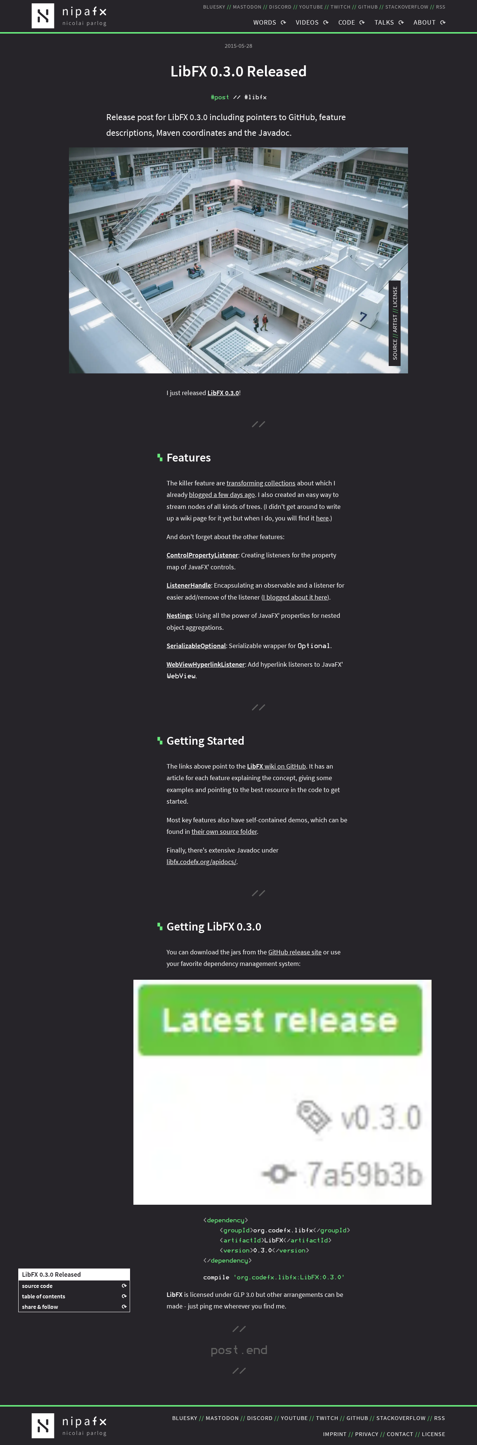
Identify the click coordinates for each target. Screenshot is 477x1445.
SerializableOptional (196, 645)
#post (220, 97)
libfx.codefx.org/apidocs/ (201, 861)
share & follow (40, 1306)
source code (37, 1285)
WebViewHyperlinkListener (206, 664)
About (425, 22)
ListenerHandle (189, 585)
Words (265, 22)
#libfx (255, 97)
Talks (384, 22)
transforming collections (261, 483)
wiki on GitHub (276, 766)
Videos (307, 22)
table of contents (43, 1296)
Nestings (179, 615)
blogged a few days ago (222, 494)
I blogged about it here (295, 597)
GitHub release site (295, 952)
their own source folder (224, 831)
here (322, 518)
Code (346, 22)
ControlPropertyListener (202, 555)
